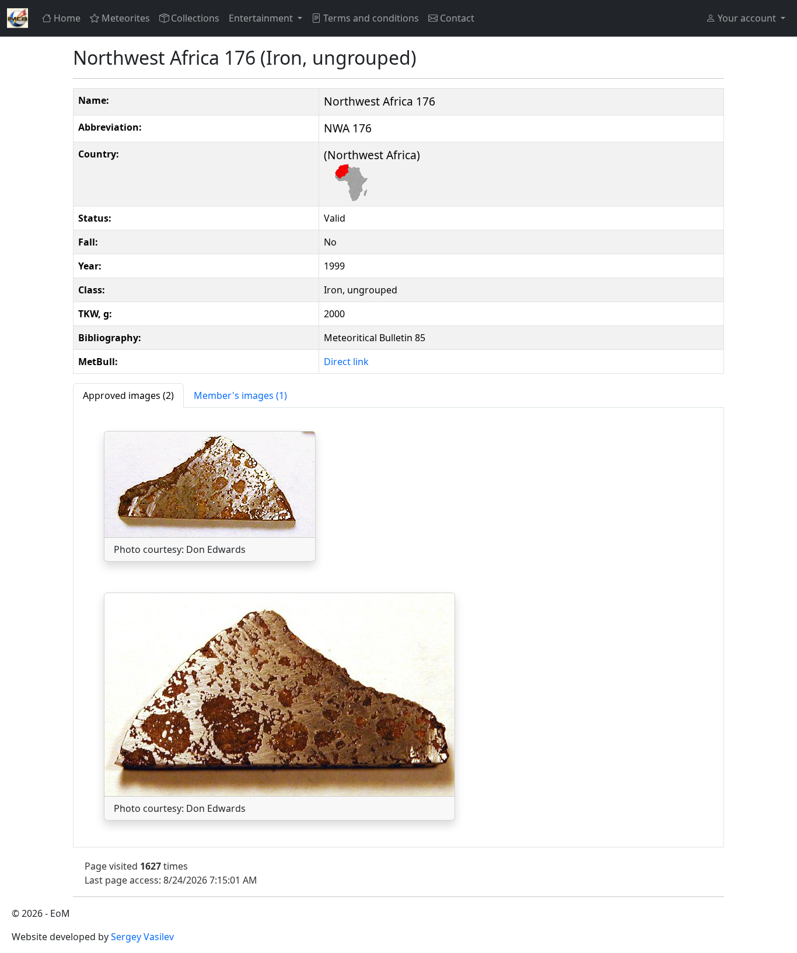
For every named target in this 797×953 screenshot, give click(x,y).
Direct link (346, 361)
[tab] (128, 395)
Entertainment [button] (262, 18)
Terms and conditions (371, 18)
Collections (195, 18)
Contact (457, 18)
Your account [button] (746, 18)
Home (67, 18)
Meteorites (126, 18)
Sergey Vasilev (142, 936)
